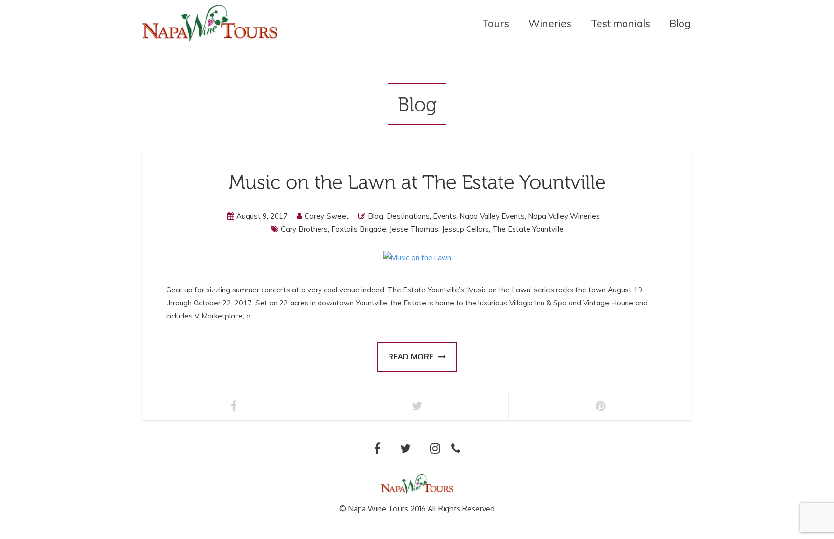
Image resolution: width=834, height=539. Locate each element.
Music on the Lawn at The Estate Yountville (417, 181)
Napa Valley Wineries (564, 216)
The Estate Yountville (528, 229)
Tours (495, 23)
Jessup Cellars (465, 229)
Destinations (408, 216)
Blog (680, 23)
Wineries (549, 23)
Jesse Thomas (413, 229)
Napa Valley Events (492, 216)
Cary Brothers (304, 229)
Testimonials (620, 23)
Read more (410, 356)
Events (444, 216)
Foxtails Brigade (358, 229)
